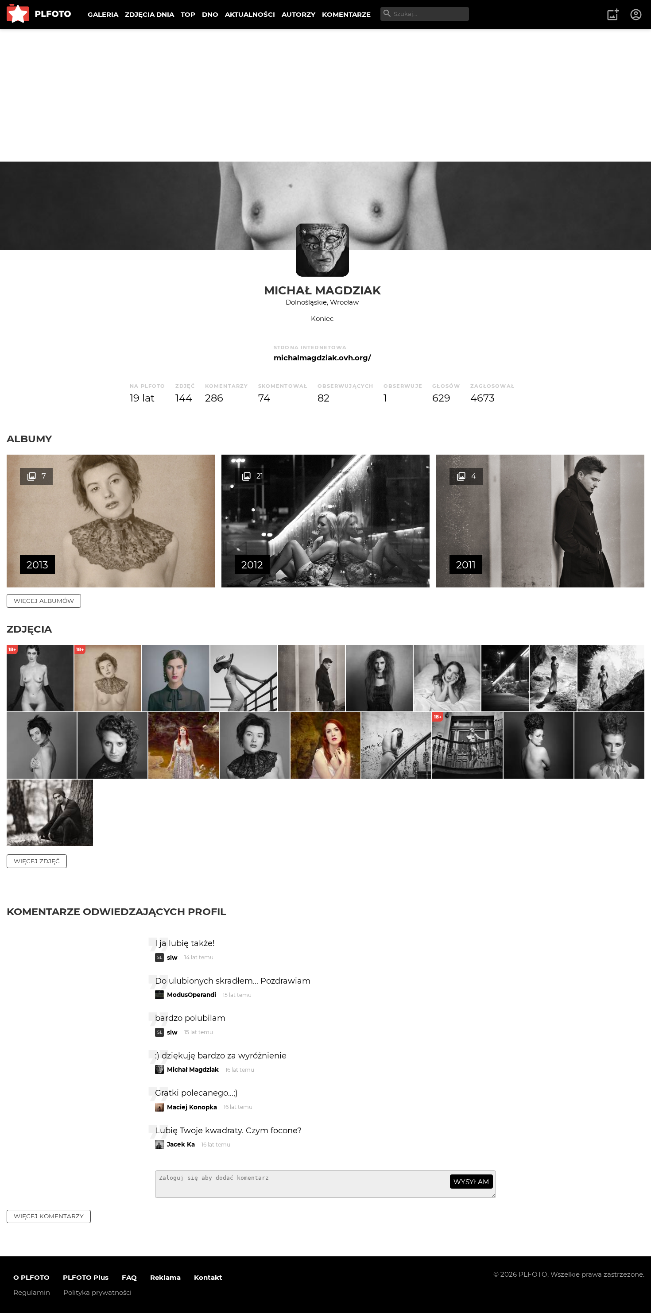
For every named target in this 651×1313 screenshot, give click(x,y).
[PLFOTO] (39, 14)
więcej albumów (44, 600)
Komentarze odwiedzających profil (116, 911)
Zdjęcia (29, 629)
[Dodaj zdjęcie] (612, 14)
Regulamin (31, 1292)
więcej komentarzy (49, 1216)
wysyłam (471, 1182)
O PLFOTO (31, 1277)
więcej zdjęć (37, 861)
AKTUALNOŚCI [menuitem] (250, 14)
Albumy (29, 439)
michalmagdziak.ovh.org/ (322, 357)
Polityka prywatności (97, 1292)
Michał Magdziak (322, 290)
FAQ (129, 1277)
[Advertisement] (325, 95)
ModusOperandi (191, 994)
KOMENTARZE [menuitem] (346, 14)
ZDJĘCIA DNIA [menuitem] (149, 14)
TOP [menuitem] (188, 14)
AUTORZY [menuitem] (298, 14)
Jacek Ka (181, 1144)
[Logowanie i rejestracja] (636, 14)
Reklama (165, 1277)
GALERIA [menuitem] (103, 14)
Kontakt (208, 1277)
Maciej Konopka (192, 1107)
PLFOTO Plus (85, 1277)
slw (172, 957)
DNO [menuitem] (210, 14)
